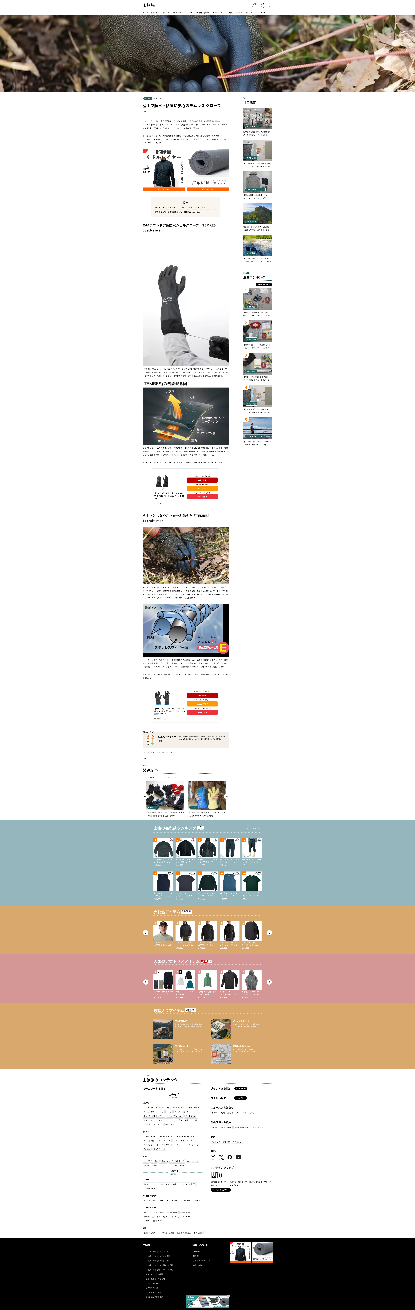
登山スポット (250, 12)
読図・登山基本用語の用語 (156, 1279)
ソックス (178, 1120)
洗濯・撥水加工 (163, 1216)
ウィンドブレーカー (175, 1116)
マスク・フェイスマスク (153, 1124)
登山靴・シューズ (167, 1136)
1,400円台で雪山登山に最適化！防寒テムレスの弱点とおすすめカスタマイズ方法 (206, 814)
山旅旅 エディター (167, 736)
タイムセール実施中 (202, 484)
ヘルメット (179, 1144)
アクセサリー (177, 12)
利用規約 (196, 1256)
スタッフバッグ (193, 1144)
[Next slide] (226, 796)
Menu (270, 7)
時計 (157, 1161)
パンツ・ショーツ (181, 1111)
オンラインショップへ (219, 1190)
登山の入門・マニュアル (181, 1216)
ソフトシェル (149, 1120)
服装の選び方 (149, 1216)
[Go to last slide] (145, 796)
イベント (214, 1112)
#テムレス (147, 111)
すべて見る (239, 1088)
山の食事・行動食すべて (192, 1200)
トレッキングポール (164, 1144)
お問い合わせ (198, 1265)
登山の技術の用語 (153, 1283)
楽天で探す (202, 480)
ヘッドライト (149, 1144)
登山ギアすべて (159, 1149)
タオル (195, 1161)
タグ (270, 12)
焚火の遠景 (198, 1232)
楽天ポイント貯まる (202, 476)
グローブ (173, 752)
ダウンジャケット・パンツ (154, 1107)
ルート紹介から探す (242, 1127)
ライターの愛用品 (189, 1184)
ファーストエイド (164, 1140)
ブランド (262, 12)
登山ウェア (155, 12)
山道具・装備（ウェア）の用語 (158, 1256)
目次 (186, 202)
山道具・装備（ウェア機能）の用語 (159, 1265)
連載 (231, 12)
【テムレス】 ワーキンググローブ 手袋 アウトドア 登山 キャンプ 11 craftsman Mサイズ (169, 711)
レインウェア (194, 1107)
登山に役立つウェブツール (154, 1212)
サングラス (148, 1161)
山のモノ (153, 752)
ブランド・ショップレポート (168, 1184)
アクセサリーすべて (176, 1165)
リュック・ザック (150, 1136)
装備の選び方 (172, 1212)
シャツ (169, 1111)
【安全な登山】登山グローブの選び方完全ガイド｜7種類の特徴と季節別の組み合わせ (165, 814)
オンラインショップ (250, 828)
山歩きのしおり (150, 1232)
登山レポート (149, 1184)
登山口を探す (226, 1127)
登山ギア (165, 12)
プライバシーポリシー (201, 1261)
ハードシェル (190, 1116)
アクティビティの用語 (154, 1274)
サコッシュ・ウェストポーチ (172, 1161)
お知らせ (238, 12)
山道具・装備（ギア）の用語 (157, 1252)
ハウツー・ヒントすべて (153, 1220)
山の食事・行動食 (202, 12)
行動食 (161, 1200)
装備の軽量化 (185, 1212)
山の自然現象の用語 (153, 1292)
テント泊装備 (149, 1140)
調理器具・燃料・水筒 (185, 1136)
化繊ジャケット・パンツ (176, 1107)
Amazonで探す (202, 488)
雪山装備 (147, 1149)
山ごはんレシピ (150, 1200)
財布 (188, 1161)
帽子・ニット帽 (191, 1120)
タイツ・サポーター (164, 1120)
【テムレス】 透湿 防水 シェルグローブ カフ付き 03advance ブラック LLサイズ (169, 496)
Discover (254, 7)
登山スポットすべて (260, 1127)
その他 (146, 1165)
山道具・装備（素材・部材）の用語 (159, 1270)
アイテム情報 (241, 1112)
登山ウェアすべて (172, 1124)
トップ (145, 12)
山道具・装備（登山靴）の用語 (158, 1261)
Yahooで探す (202, 497)
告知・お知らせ (227, 1112)
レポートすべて (150, 1188)
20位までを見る (263, 284)
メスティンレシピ (173, 1200)
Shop (262, 7)
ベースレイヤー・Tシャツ (154, 1111)
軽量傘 (154, 1165)
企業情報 (196, 1252)
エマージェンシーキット (182, 1140)
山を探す (214, 1127)
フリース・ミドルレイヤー (154, 1116)
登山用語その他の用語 (154, 1297)
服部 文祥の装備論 (184, 1232)
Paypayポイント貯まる (202, 493)
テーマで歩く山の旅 (166, 1232)
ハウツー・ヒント (219, 12)
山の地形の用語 (152, 1288)
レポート (189, 12)
